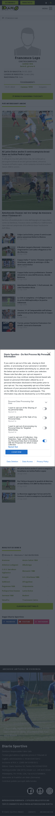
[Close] (49, 354)
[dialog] (27, 408)
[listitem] (27, 402)
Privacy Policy (42, 461)
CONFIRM (16, 452)
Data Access (27, 461)
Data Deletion (12, 461)
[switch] (45, 408)
